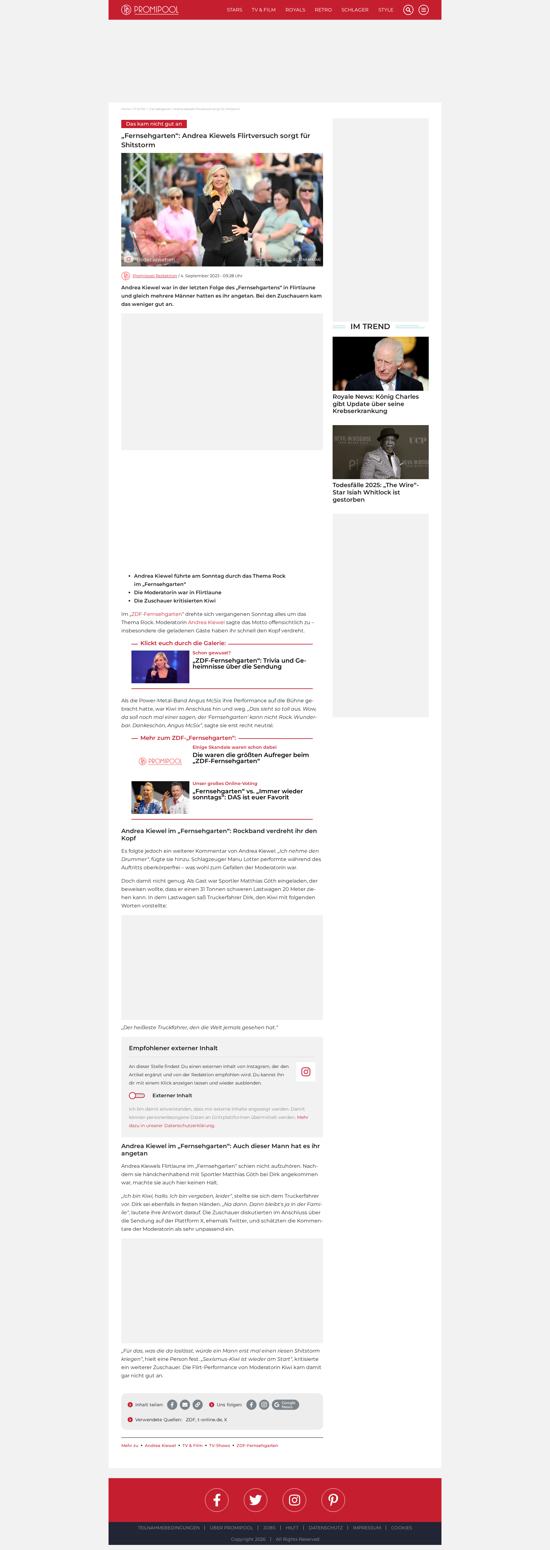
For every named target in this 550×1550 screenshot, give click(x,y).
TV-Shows (219, 1445)
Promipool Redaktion (155, 275)
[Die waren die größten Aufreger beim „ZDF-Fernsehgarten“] (160, 761)
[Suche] (408, 10)
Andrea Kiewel (206, 622)
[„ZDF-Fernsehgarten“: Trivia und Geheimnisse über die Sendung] (160, 667)
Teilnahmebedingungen (169, 1528)
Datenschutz (326, 1528)
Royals (295, 10)
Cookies (401, 1528)
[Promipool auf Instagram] (294, 1500)
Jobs (269, 1528)
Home (125, 109)
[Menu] (424, 10)
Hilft (292, 1528)
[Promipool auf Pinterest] (333, 1500)
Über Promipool (231, 1528)
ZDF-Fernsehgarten (156, 614)
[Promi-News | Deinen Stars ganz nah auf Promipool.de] (171, 10)
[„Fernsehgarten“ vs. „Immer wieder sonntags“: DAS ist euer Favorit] (160, 797)
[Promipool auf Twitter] (255, 1500)
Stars (234, 10)
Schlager (355, 10)
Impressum (367, 1528)
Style (385, 10)
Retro (323, 10)
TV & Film (264, 10)
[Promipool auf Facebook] (216, 1500)
